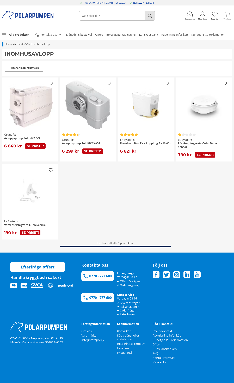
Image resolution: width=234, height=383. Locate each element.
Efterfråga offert (37, 267)
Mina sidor (160, 362)
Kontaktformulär (164, 358)
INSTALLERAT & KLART (143, 2)
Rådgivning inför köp (167, 335)
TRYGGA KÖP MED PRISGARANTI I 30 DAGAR (104, 2)
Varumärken (89, 335)
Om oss (86, 331)
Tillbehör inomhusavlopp (24, 67)
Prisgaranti (124, 352)
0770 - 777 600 (100, 276)
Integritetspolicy (92, 340)
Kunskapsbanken (165, 349)
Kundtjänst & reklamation (170, 340)
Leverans (123, 348)
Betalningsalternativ (131, 343)
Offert (157, 344)
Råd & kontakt (162, 331)
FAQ (155, 353)
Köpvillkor (124, 331)
